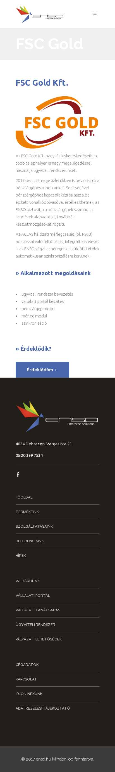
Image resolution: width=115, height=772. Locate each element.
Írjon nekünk (29, 694)
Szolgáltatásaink (34, 526)
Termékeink (27, 512)
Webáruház (28, 581)
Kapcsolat (26, 679)
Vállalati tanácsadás (38, 610)
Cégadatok (27, 665)
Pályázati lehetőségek (39, 639)
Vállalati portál (33, 595)
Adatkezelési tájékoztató (43, 708)
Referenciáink (30, 541)
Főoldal (24, 497)
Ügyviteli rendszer (35, 625)
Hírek (21, 555)
